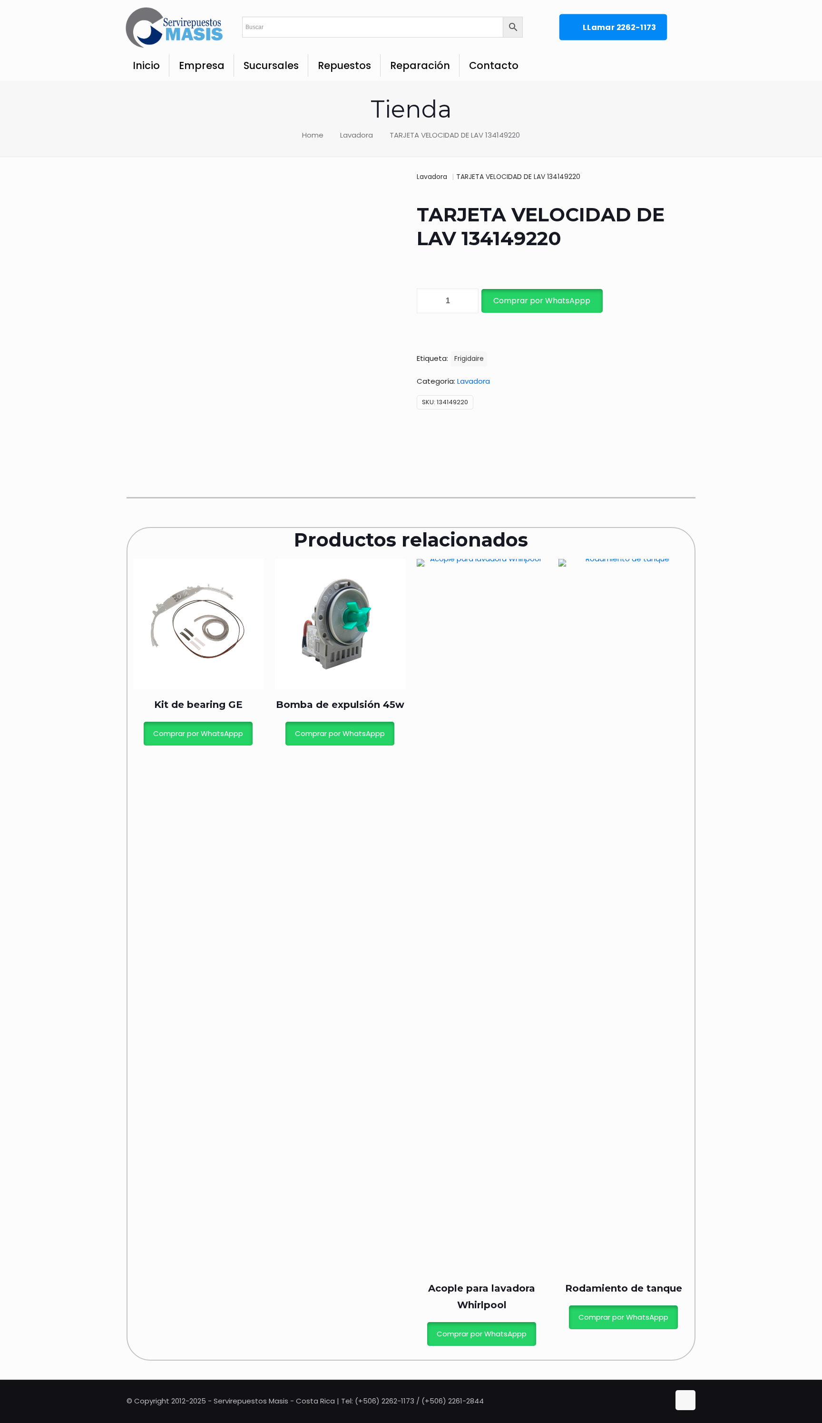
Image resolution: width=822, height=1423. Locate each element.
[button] (541, 301)
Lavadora (356, 135)
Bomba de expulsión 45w (340, 704)
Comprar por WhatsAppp (541, 300)
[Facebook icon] (653, 1401)
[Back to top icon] (685, 1400)
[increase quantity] (468, 301)
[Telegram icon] (663, 1401)
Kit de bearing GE (198, 704)
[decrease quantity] (427, 301)
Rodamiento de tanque (623, 1288)
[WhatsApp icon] (643, 1401)
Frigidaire (469, 358)
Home (312, 135)
